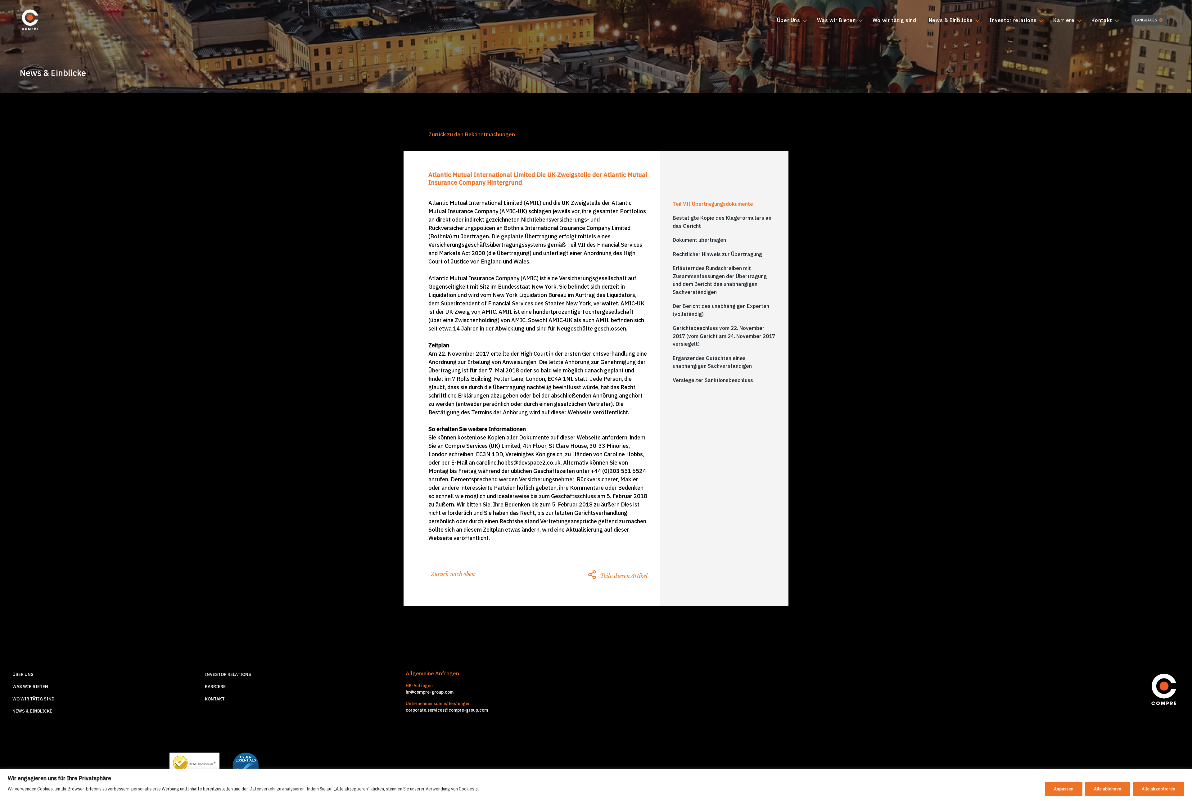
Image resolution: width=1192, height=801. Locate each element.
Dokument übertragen (699, 239)
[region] (596, 785)
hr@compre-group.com (430, 692)
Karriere (1063, 20)
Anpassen (1063, 789)
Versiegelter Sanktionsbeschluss (713, 380)
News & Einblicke (951, 20)
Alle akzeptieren (1158, 789)
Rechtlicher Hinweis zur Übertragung (717, 254)
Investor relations (1013, 20)
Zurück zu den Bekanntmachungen (471, 134)
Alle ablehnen (1107, 789)
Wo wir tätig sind (894, 20)
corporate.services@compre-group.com (447, 710)
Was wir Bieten (836, 20)
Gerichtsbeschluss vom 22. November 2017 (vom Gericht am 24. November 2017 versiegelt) (724, 336)
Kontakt (1101, 20)
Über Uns (788, 20)
